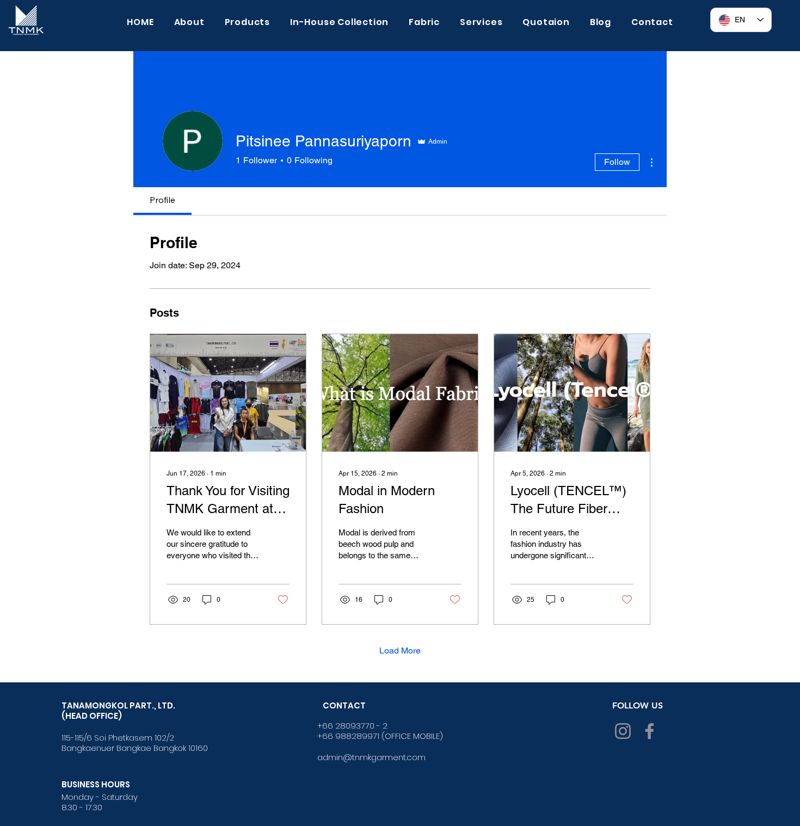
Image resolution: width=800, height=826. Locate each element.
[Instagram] (622, 731)
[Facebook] (649, 731)
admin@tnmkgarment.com (371, 757)
